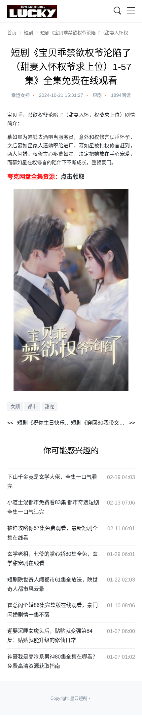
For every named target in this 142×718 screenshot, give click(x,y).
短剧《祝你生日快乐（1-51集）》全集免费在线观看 (44, 423)
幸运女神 (20, 95)
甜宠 (49, 406)
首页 (12, 32)
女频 (15, 406)
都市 (32, 406)
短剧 (28, 32)
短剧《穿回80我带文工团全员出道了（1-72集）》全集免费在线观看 (103, 423)
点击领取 (73, 176)
